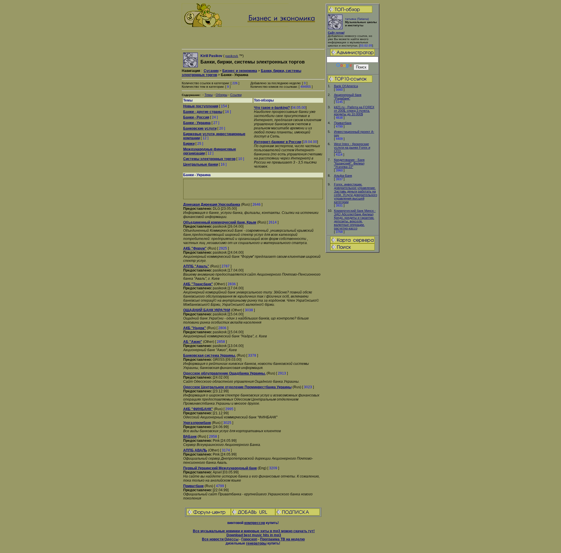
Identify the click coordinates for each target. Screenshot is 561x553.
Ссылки (236, 95)
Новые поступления (200, 106)
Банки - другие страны (202, 112)
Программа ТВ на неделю (282, 539)
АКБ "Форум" (195, 248)
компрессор (254, 523)
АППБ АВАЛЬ (195, 450)
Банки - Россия (196, 117)
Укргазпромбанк (197, 423)
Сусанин (211, 71)
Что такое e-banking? (272, 108)
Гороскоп (249, 539)
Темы (209, 95)
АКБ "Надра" (194, 328)
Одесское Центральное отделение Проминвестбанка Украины (237, 387)
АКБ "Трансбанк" (198, 284)
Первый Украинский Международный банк (220, 468)
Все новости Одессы (220, 539)
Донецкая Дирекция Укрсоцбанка (211, 204)
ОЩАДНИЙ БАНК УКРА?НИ (206, 310)
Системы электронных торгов (209, 159)
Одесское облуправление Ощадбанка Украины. (224, 373)
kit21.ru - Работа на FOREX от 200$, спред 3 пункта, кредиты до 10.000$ (354, 110)
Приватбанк (343, 123)
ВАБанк (190, 436)
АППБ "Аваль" (196, 266)
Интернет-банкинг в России (277, 142)
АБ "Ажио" (192, 342)
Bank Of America (346, 86)
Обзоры (221, 95)
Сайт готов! (336, 32)
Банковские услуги (200, 128)
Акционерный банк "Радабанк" (347, 96)
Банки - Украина (197, 123)
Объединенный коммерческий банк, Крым (219, 222)
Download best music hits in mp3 (253, 535)
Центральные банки (200, 164)
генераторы (256, 543)
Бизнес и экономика (239, 71)
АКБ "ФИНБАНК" (198, 409)
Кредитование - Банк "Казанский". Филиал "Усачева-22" (349, 163)
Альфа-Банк (343, 175)
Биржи (189, 144)
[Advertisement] (352, 345)
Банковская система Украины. (209, 355)
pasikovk (231, 56)
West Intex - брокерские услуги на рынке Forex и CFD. (352, 147)
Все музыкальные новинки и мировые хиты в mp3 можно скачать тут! (254, 531)
